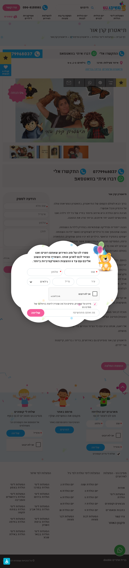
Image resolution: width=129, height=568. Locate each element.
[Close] (118, 242)
